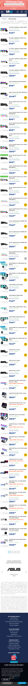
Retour (4, 19)
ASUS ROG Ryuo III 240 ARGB (17, 414)
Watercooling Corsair (14, 607)
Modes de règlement (14, 645)
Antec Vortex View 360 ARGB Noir (18, 92)
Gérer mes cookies (14, 623)
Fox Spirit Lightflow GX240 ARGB (18, 27)
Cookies (21, 621)
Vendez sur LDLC (14, 630)
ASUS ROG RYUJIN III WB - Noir (17, 402)
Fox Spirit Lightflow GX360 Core (17, 70)
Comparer (5, 33)
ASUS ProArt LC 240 (14, 349)
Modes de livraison (14, 643)
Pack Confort (17, 647)
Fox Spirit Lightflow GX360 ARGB (18, 48)
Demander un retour (14, 648)
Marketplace (14, 634)
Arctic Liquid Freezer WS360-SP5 (18, 231)
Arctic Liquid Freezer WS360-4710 (18, 221)
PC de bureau (7, 589)
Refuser (5, 679)
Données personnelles (11, 621)
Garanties (9, 647)
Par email (14, 662)
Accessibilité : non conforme (14, 636)
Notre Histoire (14, 618)
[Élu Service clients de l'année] (14, 659)
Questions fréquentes (14, 641)
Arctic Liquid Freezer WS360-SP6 (18, 242)
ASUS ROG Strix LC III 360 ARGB (17, 469)
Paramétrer (7, 683)
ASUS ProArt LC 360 (14, 360)
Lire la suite (24, 23)
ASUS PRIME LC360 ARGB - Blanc (18, 306)
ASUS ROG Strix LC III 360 (15, 459)
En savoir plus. (16, 675)
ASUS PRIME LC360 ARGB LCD (17, 316)
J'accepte (22, 683)
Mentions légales (14, 625)
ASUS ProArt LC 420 (14, 370)
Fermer (14, 8)
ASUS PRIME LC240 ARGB (16, 284)
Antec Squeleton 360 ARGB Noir (17, 81)
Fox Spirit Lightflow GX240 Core (17, 38)
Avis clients (16, 619)
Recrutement (14, 632)
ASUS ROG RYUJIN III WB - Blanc (17, 393)
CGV (10, 619)
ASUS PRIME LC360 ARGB (16, 295)
